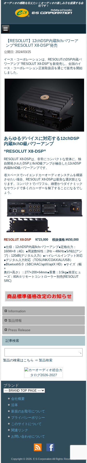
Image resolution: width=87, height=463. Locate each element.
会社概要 (18, 399)
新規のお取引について (28, 411)
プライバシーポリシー (28, 417)
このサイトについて (26, 424)
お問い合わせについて (28, 436)
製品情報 (15, 320)
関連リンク (19, 430)
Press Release (19, 330)
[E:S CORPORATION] (43, 13)
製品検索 (45, 360)
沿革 (14, 405)
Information (17, 311)
